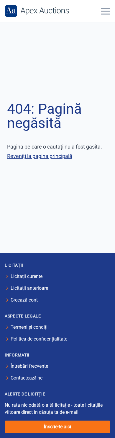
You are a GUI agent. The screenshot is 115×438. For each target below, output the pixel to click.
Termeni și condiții (30, 327)
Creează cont (24, 300)
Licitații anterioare (29, 288)
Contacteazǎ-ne (26, 378)
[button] (105, 11)
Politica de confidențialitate (39, 339)
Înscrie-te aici (57, 426)
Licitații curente (26, 276)
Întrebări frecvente (29, 366)
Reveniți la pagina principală (39, 156)
